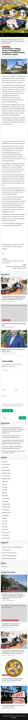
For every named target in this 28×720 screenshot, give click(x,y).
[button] (2, 35)
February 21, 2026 (10, 301)
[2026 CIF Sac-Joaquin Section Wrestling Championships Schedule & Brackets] (14, 668)
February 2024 (5, 532)
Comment (5, 370)
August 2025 (5, 481)
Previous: (13, 260)
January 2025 (5, 501)
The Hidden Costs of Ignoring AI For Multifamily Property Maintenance (11, 436)
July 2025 (4, 484)
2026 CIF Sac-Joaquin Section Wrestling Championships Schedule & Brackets (12, 447)
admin (4, 56)
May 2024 (4, 523)
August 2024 (5, 515)
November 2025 (6, 473)
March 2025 (5, 495)
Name (4, 389)
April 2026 (4, 461)
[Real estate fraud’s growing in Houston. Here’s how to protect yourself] (14, 695)
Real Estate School (6, 46)
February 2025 (5, 498)
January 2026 (5, 467)
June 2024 (4, 521)
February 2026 (5, 464)
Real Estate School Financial (9, 555)
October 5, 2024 (10, 56)
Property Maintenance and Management (12, 547)
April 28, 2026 (9, 600)
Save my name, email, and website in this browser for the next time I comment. (13, 405)
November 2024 (6, 507)
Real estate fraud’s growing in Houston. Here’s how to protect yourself (13, 451)
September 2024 (6, 512)
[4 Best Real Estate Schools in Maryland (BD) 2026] (14, 313)
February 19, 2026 (10, 327)
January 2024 (5, 535)
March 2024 (5, 529)
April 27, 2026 (9, 627)
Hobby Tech (4, 566)
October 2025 (5, 476)
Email (16, 389)
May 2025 (4, 490)
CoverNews (21, 715)
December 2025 (6, 470)
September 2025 (6, 478)
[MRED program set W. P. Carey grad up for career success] (14, 339)
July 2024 (4, 518)
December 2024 (6, 504)
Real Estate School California (9, 552)
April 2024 (4, 526)
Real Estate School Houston (9, 558)
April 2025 (4, 492)
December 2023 (6, 538)
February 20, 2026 (10, 682)
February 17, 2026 (10, 353)
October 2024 (5, 509)
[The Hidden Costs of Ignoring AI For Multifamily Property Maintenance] (14, 613)
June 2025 (4, 487)
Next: (16, 266)
